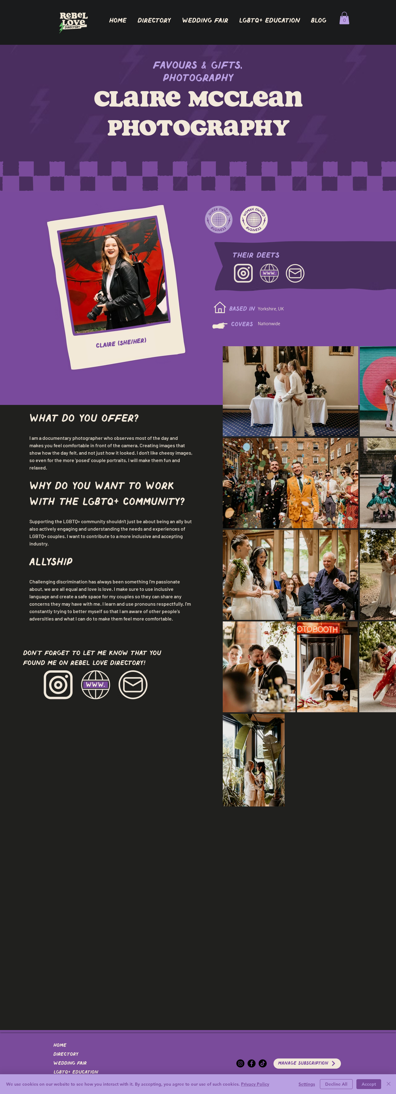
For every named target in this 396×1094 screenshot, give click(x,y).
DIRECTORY (66, 1054)
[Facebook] (252, 1063)
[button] (154, 21)
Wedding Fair (70, 1063)
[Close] (388, 1084)
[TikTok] (263, 1063)
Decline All (336, 1084)
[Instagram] (240, 1063)
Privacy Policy (255, 1084)
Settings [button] (307, 1084)
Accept (369, 1084)
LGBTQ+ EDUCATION (76, 1072)
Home (60, 1045)
